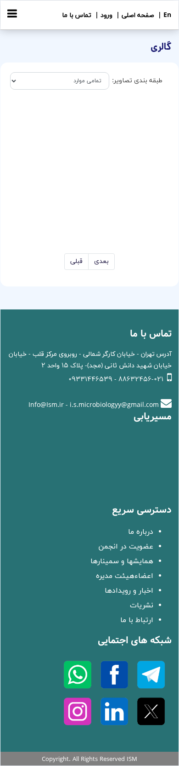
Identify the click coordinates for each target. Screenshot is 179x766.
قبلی (76, 261)
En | (163, 15)
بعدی (101, 261)
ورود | (102, 15)
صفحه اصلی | (134, 15)
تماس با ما (76, 15)
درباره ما (140, 532)
